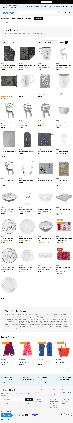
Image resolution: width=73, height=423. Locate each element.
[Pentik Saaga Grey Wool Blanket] (46, 81)
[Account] (66, 13)
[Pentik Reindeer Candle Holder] (46, 110)
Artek (20, 317)
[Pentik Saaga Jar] (64, 81)
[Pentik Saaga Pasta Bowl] (9, 285)
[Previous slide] (66, 369)
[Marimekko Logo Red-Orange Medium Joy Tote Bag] (64, 349)
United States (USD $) (57, 6)
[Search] (59, 13)
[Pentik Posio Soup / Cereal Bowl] (46, 227)
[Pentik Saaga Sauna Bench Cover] (9, 81)
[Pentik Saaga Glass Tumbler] (27, 168)
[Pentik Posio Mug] (46, 54)
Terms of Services (19, 403)
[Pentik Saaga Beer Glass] (64, 139)
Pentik (2, 63)
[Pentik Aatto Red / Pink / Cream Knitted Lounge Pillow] (64, 227)
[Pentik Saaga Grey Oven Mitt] (27, 139)
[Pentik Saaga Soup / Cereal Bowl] (64, 110)
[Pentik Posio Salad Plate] (9, 227)
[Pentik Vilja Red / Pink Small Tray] (64, 256)
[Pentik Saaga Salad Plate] (27, 256)
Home (2, 5)
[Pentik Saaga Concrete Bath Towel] (64, 197)
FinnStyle (7, 419)
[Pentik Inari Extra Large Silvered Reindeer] (9, 168)
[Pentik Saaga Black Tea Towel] (9, 54)
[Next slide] (70, 369)
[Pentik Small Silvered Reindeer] (64, 54)
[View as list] (70, 42)
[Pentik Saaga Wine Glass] (27, 197)
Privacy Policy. (29, 403)
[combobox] (39, 12)
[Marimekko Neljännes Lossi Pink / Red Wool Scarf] (27, 349)
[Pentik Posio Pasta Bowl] (9, 197)
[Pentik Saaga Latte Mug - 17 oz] (27, 81)
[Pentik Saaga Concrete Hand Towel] (9, 139)
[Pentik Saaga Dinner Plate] (27, 227)
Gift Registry (4, 7)
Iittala (16, 317)
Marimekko (27, 317)
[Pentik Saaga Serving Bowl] (46, 197)
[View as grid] (66, 42)
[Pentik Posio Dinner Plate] (9, 256)
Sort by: (41, 42)
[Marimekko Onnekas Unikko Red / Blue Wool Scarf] (9, 349)
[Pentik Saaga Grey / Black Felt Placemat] (46, 168)
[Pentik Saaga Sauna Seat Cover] (27, 54)
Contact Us (8, 5)
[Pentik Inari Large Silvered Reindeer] (9, 110)
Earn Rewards (12, 7)
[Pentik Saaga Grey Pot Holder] (46, 139)
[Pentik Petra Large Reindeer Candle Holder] (27, 110)
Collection (8, 22)
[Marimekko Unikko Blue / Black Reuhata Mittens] (46, 349)
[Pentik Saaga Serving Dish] (46, 256)
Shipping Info (16, 5)
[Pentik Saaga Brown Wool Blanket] (64, 168)
